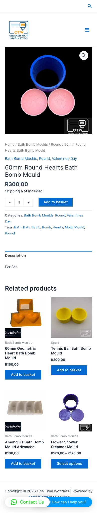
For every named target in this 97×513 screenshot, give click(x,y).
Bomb (46, 227)
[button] (90, 6)
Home (9, 144)
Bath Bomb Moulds (33, 144)
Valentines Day (64, 158)
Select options (69, 463)
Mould (79, 227)
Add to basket (56, 202)
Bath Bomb (31, 227)
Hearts (58, 227)
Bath (17, 227)
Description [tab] (15, 255)
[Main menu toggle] (87, 30)
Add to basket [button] (23, 374)
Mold (69, 227)
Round (56, 144)
